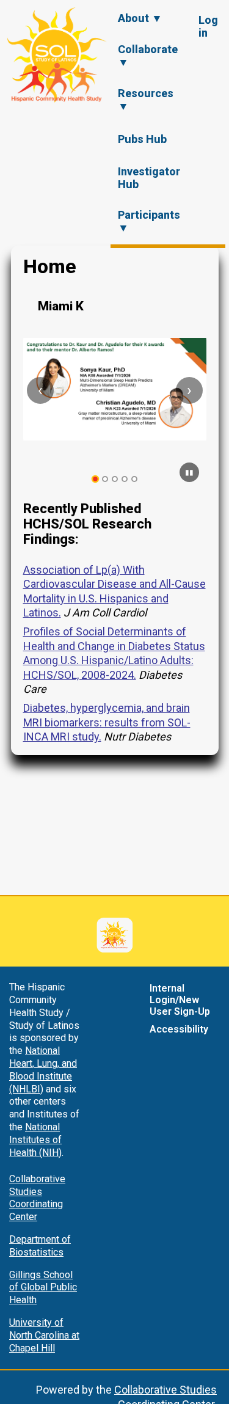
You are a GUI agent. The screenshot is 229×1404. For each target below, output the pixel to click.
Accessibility (179, 1029)
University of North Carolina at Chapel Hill (44, 1335)
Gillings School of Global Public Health (43, 1287)
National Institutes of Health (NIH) (35, 1139)
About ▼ (140, 18)
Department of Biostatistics (40, 1246)
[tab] (95, 479)
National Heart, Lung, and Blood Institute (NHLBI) (43, 1069)
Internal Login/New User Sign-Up (180, 999)
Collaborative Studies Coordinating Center (37, 1198)
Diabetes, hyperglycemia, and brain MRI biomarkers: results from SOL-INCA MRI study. (107, 722)
